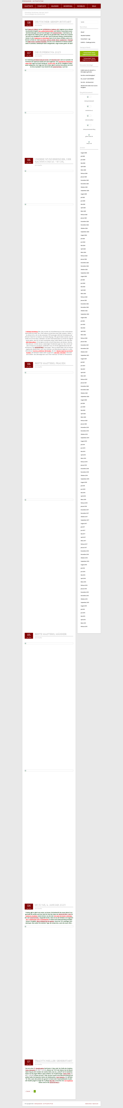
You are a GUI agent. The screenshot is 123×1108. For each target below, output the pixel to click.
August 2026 (84, 153)
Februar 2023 (84, 297)
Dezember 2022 (85, 304)
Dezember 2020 (85, 386)
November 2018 (85, 472)
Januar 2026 (84, 177)
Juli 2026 (83, 156)
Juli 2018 (83, 485)
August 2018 (84, 482)
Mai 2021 (83, 369)
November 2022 (85, 307)
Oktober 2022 (84, 310)
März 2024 (83, 252)
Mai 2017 (83, 534)
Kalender (54, 6)
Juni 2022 (83, 324)
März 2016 (83, 582)
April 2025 (83, 207)
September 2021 (85, 355)
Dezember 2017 (85, 510)
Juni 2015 (83, 612)
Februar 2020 (84, 420)
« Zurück (27, 1091)
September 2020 (85, 396)
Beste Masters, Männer (51, 634)
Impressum (95, 1103)
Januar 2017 (84, 547)
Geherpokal (67, 6)
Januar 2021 (84, 383)
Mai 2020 (83, 410)
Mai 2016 (83, 575)
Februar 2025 (84, 214)
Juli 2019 (83, 444)
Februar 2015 (84, 626)
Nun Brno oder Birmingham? (88, 75)
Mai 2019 (83, 451)
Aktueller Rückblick (85, 35)
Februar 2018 (84, 503)
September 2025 (85, 190)
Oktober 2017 (84, 516)
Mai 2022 (83, 328)
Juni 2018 (83, 489)
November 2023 (85, 266)
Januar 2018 (84, 506)
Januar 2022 (84, 341)
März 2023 (83, 293)
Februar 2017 (84, 544)
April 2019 (83, 455)
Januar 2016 (84, 588)
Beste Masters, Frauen (50, 363)
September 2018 (85, 479)
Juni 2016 (83, 571)
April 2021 (83, 372)
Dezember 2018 (85, 468)
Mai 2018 (83, 492)
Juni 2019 (83, 448)
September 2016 (85, 561)
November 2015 (85, 595)
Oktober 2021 (84, 352)
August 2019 (84, 441)
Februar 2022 (84, 338)
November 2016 (85, 554)
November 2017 (85, 513)
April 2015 (83, 619)
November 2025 (85, 183)
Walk (94, 6)
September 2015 (85, 602)
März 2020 (83, 417)
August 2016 (84, 564)
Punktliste (42, 6)
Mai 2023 (83, 286)
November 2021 (85, 348)
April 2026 (83, 166)
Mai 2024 (83, 245)
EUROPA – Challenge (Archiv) (88, 42)
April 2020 (83, 413)
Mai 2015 (83, 616)
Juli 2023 (83, 280)
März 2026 (83, 170)
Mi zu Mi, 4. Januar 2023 (50, 905)
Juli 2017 (83, 527)
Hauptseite (28, 6)
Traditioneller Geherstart (53, 1060)
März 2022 (83, 334)
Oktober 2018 (84, 475)
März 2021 (83, 376)
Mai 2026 (83, 163)
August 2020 (84, 400)
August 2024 (84, 235)
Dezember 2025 (85, 180)
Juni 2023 (83, 283)
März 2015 (83, 623)
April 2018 (83, 496)
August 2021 (84, 358)
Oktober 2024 (84, 228)
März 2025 (83, 211)
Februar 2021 (84, 379)
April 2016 (83, 578)
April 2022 (83, 331)
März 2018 (83, 499)
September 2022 (85, 314)
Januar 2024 (84, 259)
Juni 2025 (83, 201)
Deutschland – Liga (85, 39)
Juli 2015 (83, 609)
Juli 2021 (83, 362)
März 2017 (83, 540)
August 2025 (84, 194)
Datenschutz (88, 1103)
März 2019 (83, 458)
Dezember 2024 (85, 221)
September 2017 (85, 520)
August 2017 (84, 523)
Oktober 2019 (84, 434)
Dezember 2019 (85, 427)
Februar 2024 (84, 256)
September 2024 (85, 231)
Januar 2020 (84, 424)
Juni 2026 (83, 159)
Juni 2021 (83, 365)
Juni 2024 (83, 242)
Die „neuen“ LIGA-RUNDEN (87, 79)
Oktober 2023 (84, 269)
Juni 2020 (83, 407)
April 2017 (83, 537)
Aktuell (82, 32)
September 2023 (85, 273)
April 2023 (83, 290)
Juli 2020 (83, 403)
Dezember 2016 (85, 551)
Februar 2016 (84, 585)
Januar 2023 (84, 300)
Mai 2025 (83, 204)
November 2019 (85, 431)
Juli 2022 (83, 321)
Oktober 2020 (84, 393)
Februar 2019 (84, 461)
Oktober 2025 (84, 187)
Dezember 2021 (85, 345)
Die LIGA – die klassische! (87, 82)
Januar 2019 (84, 465)
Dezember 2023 (85, 262)
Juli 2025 (83, 197)
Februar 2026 (84, 173)
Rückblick (81, 6)
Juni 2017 (83, 530)
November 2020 (85, 389)
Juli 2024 (83, 238)
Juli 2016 (83, 568)
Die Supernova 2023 (48, 52)
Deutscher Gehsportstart (53, 21)
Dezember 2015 (85, 592)
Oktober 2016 (84, 558)
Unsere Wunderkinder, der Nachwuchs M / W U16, (53, 160)
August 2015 (84, 606)
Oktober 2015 (84, 599)
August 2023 (84, 276)
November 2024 (85, 225)
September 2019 (85, 437)
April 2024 (83, 249)
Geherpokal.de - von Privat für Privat (43, 1103)
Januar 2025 (84, 218)
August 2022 (84, 317)
